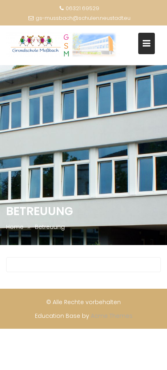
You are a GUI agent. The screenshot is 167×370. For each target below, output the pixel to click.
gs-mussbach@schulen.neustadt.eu (83, 18)
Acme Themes (112, 316)
